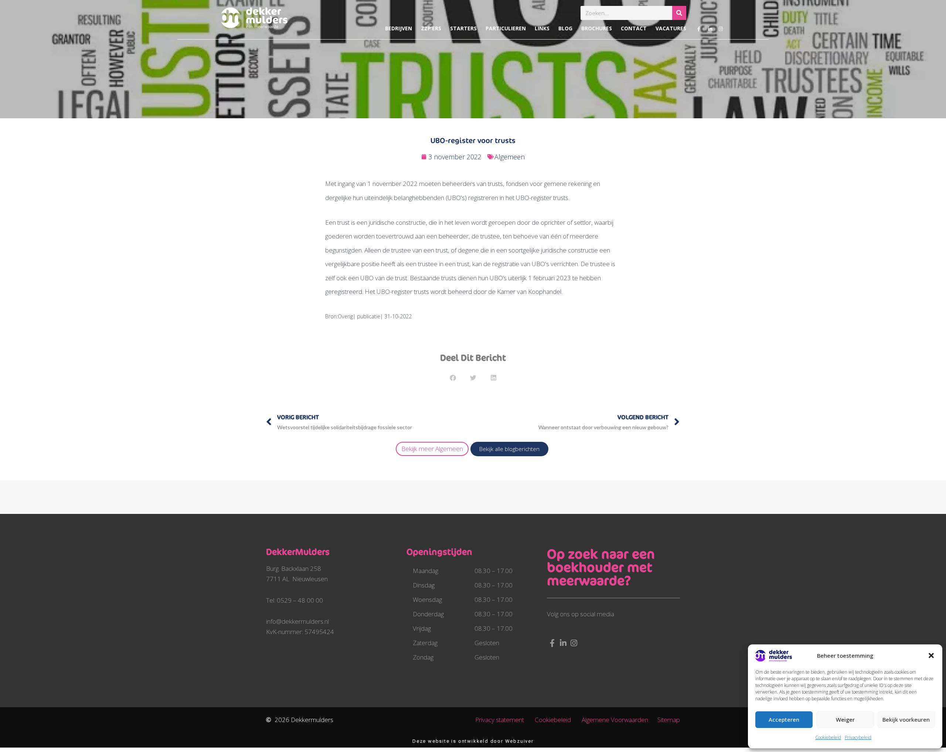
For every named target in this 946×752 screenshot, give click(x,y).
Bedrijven (398, 28)
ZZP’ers (431, 28)
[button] (931, 655)
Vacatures (671, 28)
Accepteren (784, 719)
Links (542, 28)
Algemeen (509, 156)
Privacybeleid (858, 737)
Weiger (845, 719)
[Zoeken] (679, 13)
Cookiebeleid (828, 737)
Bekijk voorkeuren (906, 719)
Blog (565, 28)
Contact (634, 28)
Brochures (596, 28)
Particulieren (506, 28)
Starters (463, 28)
